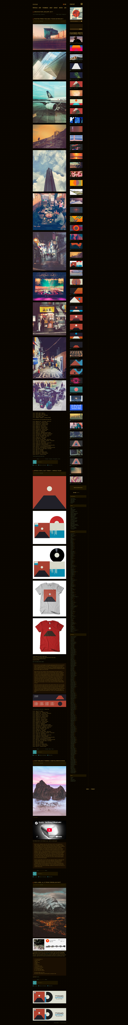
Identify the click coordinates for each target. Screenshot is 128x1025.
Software (72, 613)
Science (72, 609)
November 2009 (73, 740)
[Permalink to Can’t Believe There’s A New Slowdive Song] (49, 760)
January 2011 (73, 727)
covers (72, 549)
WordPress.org (73, 781)
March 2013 (72, 703)
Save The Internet (73, 527)
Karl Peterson (73, 519)
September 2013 (73, 697)
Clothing (72, 545)
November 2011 (73, 718)
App (71, 537)
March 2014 (72, 692)
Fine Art (72, 560)
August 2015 (73, 676)
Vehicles (72, 624)
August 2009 (73, 743)
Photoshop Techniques (74, 596)
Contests (72, 548)
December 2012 (73, 706)
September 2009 (73, 742)
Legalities (72, 582)
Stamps (72, 615)
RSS (64, 4)
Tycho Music (45, 7)
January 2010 (73, 738)
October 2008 (73, 752)
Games (72, 563)
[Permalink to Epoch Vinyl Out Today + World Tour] (47, 470)
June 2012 (72, 711)
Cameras (72, 543)
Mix (71, 587)
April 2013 (72, 702)
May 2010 (72, 734)
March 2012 (72, 714)
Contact (56, 7)
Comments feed (73, 780)
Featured (46, 458)
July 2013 (72, 699)
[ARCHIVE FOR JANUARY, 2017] (43, 11)
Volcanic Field (47, 953)
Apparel (72, 538)
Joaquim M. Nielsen (74, 518)
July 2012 (72, 710)
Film (71, 559)
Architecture (72, 539)
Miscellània (72, 586)
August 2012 (73, 709)
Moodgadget (72, 526)
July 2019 (72, 638)
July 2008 (72, 755)
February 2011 (73, 726)
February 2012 (73, 715)
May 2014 (72, 690)
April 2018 (72, 647)
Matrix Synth (73, 522)
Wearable (72, 627)
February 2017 (73, 660)
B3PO (71, 508)
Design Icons (73, 553)
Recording (72, 607)
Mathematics (73, 585)
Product (72, 601)
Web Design (72, 628)
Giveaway (72, 565)
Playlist (76, 4)
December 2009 (73, 739)
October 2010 (73, 730)
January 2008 (73, 760)
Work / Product (90, 789)
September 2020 (73, 636)
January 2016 (73, 671)
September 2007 (73, 764)
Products (72, 603)
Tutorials (72, 620)
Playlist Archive (76, 21)
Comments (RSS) (63, 1022)
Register (72, 777)
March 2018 (72, 648)
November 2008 (73, 751)
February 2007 (73, 769)
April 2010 (72, 735)
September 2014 (73, 686)
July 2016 (72, 667)
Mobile (72, 588)
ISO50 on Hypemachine (74, 513)
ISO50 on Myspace (74, 514)
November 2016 (73, 663)
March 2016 (72, 670)
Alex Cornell (72, 500)
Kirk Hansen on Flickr (74, 520)
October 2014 (73, 685)
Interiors (72, 575)
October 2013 (73, 696)
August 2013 (73, 698)
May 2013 (72, 701)
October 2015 (73, 674)
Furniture (72, 562)
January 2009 (73, 749)
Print (71, 599)
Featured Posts (76, 33)
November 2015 (73, 673)
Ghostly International (74, 511)
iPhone (72, 578)
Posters (72, 598)
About (51, 7)
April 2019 (72, 641)
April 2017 (72, 658)
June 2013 (72, 700)
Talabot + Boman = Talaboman (61, 14)
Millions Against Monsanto (75, 525)
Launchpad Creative (74, 521)
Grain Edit (72, 512)
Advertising (72, 533)
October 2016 (73, 664)
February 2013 (73, 704)
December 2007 (73, 761)
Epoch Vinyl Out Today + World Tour (39, 14)
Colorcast (72, 546)
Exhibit (72, 557)
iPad (71, 577)
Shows (72, 612)
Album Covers (73, 535)
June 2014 (72, 689)
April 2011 (72, 724)
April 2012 (72, 713)
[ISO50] (36, 4)
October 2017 (73, 653)
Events (72, 556)
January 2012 (73, 716)
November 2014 (73, 684)
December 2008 (73, 750)
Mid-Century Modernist (74, 524)
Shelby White (73, 501)
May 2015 (72, 679)
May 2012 (72, 712)
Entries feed (72, 779)
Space (72, 614)
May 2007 (72, 766)
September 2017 (73, 654)
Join (65, 7)
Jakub (41, 21)
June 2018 (72, 645)
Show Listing (73, 611)
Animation (72, 536)
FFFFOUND (73, 510)
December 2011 (73, 717)
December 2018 (73, 642)
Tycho (59, 458)
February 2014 (73, 693)
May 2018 (72, 646)
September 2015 (73, 675)
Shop (40, 7)
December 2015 (73, 672)
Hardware (72, 569)
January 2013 (73, 705)
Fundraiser (72, 561)
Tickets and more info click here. (39, 456)
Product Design (73, 602)
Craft (71, 550)
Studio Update (73, 616)
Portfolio (35, 7)
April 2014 (72, 691)
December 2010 (73, 728)
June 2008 (72, 756)
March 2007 (72, 768)
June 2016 (72, 668)
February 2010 (73, 737)
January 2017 (73, 661)
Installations (72, 574)
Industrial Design (73, 571)
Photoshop (72, 595)
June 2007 (72, 765)
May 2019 (72, 640)
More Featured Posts (78, 487)
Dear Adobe (72, 551)
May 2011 (72, 723)
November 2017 (73, 652)
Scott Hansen (73, 498)
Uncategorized (73, 623)
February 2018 (73, 649)
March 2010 (72, 736)
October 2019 (73, 637)
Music (46, 870)
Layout (72, 581)
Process (72, 600)
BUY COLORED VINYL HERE (38, 661)
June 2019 (72, 639)
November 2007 (73, 762)
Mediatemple (73, 523)
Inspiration (72, 572)
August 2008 (73, 754)
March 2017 (72, 659)
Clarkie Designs (73, 509)
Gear (71, 564)
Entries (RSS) (56, 1022)
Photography (55, 458)
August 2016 (73, 666)
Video (71, 625)
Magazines (72, 584)
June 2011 (72, 722)
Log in (72, 778)
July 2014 (72, 688)
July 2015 (72, 677)
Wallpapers (72, 626)
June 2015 (72, 678)
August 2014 (73, 687)
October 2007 (73, 763)
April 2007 (72, 767)
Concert (72, 547)
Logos (72, 583)
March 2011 (72, 725)
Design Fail (72, 552)
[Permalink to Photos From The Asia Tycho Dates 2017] (48, 18)
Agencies (72, 534)
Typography (72, 622)
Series (72, 610)
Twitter (60, 7)
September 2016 (73, 665)
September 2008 (73, 753)
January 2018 (73, 650)
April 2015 (72, 680)
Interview (72, 576)
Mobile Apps (72, 589)
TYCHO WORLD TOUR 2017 (38, 709)
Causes (72, 544)
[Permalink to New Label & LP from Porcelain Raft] (47, 882)
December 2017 (73, 651)
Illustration (72, 570)
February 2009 (73, 748)
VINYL (38, 976)
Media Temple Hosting (76, 492)
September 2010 (73, 731)
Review (72, 608)
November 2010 (73, 729)
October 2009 (73, 741)
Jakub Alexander (73, 499)
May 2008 (72, 757)
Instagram (50, 458)
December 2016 (73, 662)
